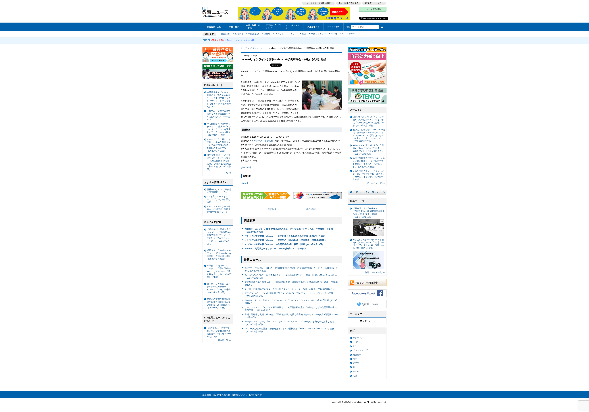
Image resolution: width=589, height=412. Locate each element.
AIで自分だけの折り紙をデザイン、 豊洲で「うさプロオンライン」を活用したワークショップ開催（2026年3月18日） (219, 129)
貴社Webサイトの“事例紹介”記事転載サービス (219, 191)
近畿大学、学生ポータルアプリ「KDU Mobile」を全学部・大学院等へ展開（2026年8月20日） (219, 254)
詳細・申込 (246, 167)
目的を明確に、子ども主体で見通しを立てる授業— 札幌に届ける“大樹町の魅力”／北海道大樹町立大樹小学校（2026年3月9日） (219, 162)
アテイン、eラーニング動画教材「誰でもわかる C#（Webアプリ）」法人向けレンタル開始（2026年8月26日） (289, 294)
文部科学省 (253, 34)
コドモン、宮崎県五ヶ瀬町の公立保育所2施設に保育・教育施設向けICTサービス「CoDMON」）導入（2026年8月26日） (291, 269)
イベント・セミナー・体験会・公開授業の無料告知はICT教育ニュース (219, 209)
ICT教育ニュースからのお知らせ (217, 319)
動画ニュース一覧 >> (375, 272)
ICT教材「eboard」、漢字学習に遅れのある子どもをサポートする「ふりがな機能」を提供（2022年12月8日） (289, 230)
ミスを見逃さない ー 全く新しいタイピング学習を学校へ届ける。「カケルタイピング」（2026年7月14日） (369, 175)
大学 (355, 359)
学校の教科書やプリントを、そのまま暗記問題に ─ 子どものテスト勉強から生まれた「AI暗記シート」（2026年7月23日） (369, 162)
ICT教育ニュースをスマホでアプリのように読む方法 (219, 199)
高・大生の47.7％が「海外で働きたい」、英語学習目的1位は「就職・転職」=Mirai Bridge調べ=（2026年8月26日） (291, 276)
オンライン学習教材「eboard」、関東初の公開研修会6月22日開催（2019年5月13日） (287, 240)
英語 (304, 34)
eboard (244, 183)
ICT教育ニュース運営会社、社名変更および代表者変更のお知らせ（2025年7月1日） (219, 332)
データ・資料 (333, 27)
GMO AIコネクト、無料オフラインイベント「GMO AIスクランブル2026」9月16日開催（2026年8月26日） (291, 301)
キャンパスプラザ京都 (262, 140)
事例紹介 (239, 34)
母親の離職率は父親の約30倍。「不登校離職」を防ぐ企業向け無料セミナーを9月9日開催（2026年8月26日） (291, 316)
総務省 (267, 34)
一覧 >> (227, 173)
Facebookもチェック (367, 293)
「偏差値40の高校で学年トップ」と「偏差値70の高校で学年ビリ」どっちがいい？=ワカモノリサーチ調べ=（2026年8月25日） (219, 236)
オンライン (358, 338)
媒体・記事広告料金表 (348, 3)
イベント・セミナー (293, 26)
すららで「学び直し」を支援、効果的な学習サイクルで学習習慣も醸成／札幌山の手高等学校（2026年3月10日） (219, 145)
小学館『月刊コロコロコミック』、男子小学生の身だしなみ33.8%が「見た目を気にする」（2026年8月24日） (219, 271)
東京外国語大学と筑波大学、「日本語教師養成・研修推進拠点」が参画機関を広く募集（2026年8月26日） (291, 283)
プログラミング (318, 34)
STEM (334, 34)
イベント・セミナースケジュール (369, 192)
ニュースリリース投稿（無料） (318, 3)
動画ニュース (357, 201)
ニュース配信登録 (372, 9)
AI (343, 34)
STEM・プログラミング (274, 26)
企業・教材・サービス (253, 26)
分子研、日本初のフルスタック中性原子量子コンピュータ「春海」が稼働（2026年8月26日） (290, 289)
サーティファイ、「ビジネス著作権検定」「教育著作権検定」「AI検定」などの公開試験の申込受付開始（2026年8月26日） (291, 309)
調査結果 (357, 354)
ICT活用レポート (213, 85)
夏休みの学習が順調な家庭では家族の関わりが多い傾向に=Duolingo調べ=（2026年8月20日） (219, 303)
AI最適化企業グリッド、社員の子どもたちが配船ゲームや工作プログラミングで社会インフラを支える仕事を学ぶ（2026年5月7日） (219, 99)
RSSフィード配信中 (367, 282)
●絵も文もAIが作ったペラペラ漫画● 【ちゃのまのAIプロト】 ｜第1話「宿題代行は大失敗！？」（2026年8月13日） (368, 149)
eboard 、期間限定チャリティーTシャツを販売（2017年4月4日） (277, 248)
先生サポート (314, 27)
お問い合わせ (255, 394)
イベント (279, 34)
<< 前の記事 (271, 209)
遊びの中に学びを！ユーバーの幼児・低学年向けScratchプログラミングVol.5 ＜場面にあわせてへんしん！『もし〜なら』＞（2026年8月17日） (369, 135)
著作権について (239, 394)
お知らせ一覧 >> (223, 340)
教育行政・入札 (214, 27)
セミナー (292, 34)
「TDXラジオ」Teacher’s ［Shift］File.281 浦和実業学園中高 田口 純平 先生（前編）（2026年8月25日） (369, 212)
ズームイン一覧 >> (376, 183)
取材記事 (225, 34)
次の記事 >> (312, 209)
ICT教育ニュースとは (374, 3)
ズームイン (356, 109)
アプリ (351, 34)
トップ (244, 48)
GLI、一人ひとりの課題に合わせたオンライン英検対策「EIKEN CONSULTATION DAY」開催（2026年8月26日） (289, 330)
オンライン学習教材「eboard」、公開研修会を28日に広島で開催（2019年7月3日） (285, 236)
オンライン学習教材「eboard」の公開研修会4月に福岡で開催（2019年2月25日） (284, 244)
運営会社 (206, 394)
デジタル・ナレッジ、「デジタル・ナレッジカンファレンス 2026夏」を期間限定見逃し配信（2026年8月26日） (289, 323)
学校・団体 (234, 27)
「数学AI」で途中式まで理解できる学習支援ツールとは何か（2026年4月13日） (219, 115)
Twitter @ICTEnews (367, 304)
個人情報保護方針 (221, 394)
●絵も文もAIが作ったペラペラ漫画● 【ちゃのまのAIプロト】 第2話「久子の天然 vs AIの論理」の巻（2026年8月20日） (368, 121)
